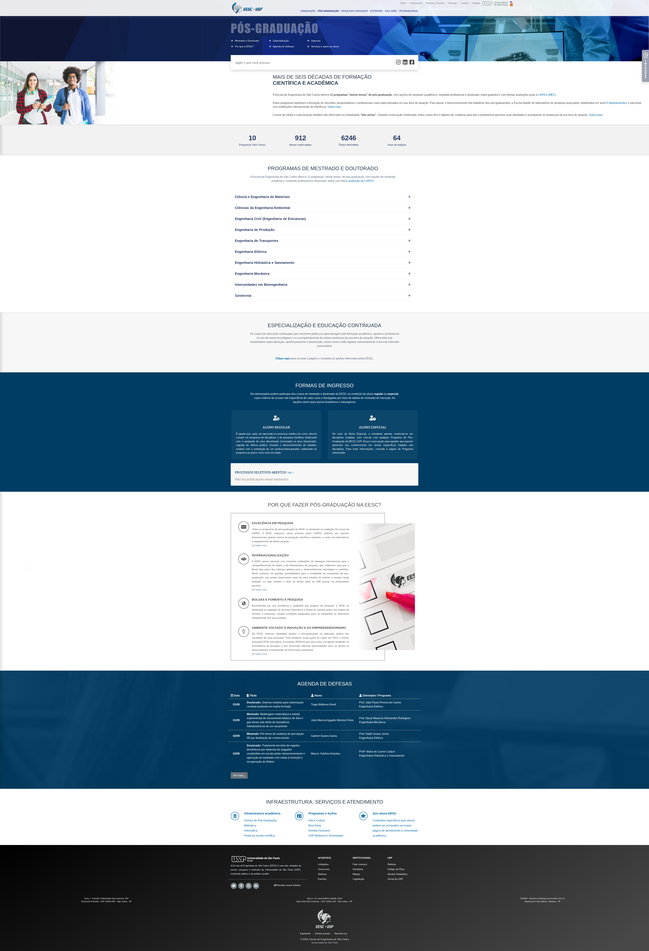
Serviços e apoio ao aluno (325, 46)
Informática (250, 830)
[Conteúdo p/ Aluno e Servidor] (645, 66)
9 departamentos (616, 102)
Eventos (322, 879)
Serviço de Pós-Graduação (260, 820)
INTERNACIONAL (408, 11)
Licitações (323, 864)
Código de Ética (396, 869)
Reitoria (392, 864)
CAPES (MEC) (547, 94)
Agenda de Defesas (283, 46)
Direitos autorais (322, 933)
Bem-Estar (314, 825)
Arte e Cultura (316, 820)
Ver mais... (239, 775)
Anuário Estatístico (397, 874)
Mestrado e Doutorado (247, 40)
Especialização (281, 40)
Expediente (305, 933)
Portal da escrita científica (259, 835)
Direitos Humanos (319, 830)
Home (403, 3)
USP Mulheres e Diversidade (325, 835)
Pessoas (452, 3)
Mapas (356, 874)
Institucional (416, 3)
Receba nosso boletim (288, 885)
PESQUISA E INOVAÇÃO (354, 11)
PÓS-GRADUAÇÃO (328, 11)
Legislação (358, 879)
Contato (464, 3)
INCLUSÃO (391, 11)
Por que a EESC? (244, 46)
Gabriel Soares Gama (324, 735)
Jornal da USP (395, 879)
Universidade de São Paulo (324, 942)
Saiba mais (334, 106)
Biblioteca (250, 825)
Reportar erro (341, 933)
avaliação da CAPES (361, 180)
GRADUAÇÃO (308, 11)
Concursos (323, 869)
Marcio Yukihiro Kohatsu (325, 753)
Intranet (476, 3)
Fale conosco (360, 864)
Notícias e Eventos (435, 3)
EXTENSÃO (376, 11)
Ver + (291, 472)
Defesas (322, 874)
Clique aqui (282, 358)
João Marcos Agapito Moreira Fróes (332, 720)
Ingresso (315, 40)
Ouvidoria (358, 869)
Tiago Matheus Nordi (323, 704)
